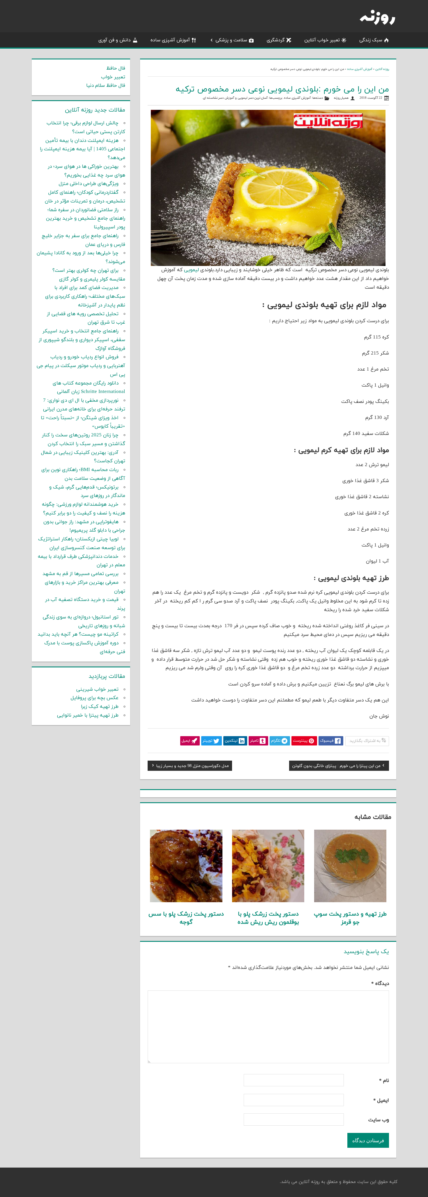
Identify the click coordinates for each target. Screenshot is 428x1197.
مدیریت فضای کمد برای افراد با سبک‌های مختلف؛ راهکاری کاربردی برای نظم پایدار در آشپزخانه (85, 296)
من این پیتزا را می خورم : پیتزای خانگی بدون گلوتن (336, 766)
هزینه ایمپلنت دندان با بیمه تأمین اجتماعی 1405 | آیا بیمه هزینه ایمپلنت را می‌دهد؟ (82, 149)
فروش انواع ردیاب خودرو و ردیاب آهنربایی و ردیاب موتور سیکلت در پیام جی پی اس (81, 366)
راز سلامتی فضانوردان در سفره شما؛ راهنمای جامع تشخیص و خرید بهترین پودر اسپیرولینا (85, 219)
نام (384, 1080)
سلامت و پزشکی (231, 40)
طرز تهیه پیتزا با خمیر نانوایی (88, 715)
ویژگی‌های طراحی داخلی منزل (89, 183)
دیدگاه (380, 983)
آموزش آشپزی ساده (170, 40)
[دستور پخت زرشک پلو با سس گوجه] (186, 901)
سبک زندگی (370, 40)
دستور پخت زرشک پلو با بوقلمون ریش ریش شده (268, 918)
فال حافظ (115, 68)
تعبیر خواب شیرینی (97, 689)
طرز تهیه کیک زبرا (100, 706)
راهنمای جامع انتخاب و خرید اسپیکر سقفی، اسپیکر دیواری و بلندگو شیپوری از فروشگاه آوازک (82, 340)
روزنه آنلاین (382, 69)
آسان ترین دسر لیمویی (253, 98)
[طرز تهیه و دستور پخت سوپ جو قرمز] (350, 901)
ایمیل (381, 1100)
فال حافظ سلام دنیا (105, 85)
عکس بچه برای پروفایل (95, 697)
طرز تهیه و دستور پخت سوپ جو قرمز (350, 918)
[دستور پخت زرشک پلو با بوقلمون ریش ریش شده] (268, 901)
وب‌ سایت (378, 1120)
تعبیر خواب (113, 77)
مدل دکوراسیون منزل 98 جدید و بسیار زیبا (192, 766)
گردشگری (276, 40)
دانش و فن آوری (114, 40)
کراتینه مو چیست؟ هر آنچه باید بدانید (78, 634)
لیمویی (191, 270)
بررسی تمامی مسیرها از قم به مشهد (81, 573)
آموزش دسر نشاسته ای (218, 98)
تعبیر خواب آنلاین (322, 40)
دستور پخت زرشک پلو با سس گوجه (186, 918)
